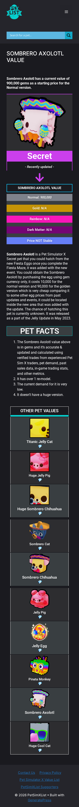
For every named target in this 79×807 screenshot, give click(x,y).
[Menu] (66, 11)
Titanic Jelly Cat (40, 441)
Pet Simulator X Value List (39, 780)
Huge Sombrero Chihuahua (39, 509)
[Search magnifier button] (68, 35)
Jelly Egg (39, 646)
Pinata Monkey (39, 679)
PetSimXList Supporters (39, 787)
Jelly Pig (39, 612)
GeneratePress (39, 800)
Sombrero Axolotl (39, 712)
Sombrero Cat (39, 544)
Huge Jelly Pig (39, 475)
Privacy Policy (50, 773)
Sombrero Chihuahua (39, 577)
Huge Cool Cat (39, 746)
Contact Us (26, 773)
